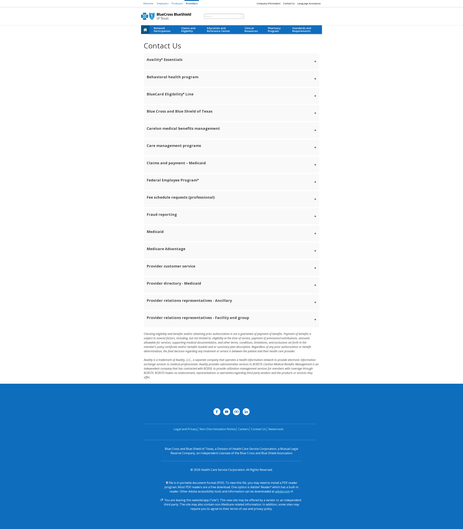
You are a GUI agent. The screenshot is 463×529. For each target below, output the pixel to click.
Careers (243, 429)
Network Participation (162, 29)
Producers (177, 3)
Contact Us (289, 3)
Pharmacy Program (274, 29)
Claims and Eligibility (188, 29)
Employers (163, 3)
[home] (145, 29)
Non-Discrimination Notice (217, 429)
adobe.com (282, 491)
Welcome (148, 3)
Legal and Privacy (185, 429)
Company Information (269, 3)
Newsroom (275, 429)
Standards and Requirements (301, 29)
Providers (191, 3)
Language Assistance (309, 3)
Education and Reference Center (218, 29)
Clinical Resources (251, 29)
